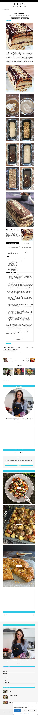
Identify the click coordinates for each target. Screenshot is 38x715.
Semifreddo (18, 347)
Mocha (5, 347)
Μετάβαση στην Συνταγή (16, 18)
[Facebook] (2, 21)
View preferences (32, 710)
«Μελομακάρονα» (19, 375)
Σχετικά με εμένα (5, 671)
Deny (24, 710)
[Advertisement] (19, 436)
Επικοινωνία (5, 673)
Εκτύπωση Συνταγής (25, 18)
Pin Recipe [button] (27, 243)
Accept (17, 710)
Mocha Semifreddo (11, 347)
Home (2, 9)
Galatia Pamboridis (26, 15)
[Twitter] (2, 23)
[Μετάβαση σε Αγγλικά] (33, 1)
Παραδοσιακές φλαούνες (13, 695)
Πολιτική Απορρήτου (27, 713)
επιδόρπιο (15, 349)
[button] (36, 703)
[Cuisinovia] (19, 5)
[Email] (2, 28)
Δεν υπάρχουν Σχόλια (19, 15)
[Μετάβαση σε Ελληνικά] (35, 1)
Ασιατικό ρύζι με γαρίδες (30, 375)
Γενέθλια (9, 349)
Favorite (8, 20)
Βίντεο (4, 675)
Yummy (5, 349)
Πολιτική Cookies (22, 713)
